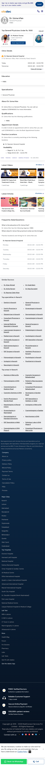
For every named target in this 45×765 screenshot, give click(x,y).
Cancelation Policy (8, 483)
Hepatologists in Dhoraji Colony (12, 406)
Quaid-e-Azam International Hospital (14, 580)
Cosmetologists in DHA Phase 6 (12, 429)
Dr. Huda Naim (30, 285)
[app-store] (11, 669)
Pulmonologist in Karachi (12, 357)
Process (4, 490)
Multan (4, 516)
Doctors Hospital (7, 554)
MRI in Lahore (6, 614)
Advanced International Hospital (12, 584)
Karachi (14, 158)
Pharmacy (5, 648)
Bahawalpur (6, 535)
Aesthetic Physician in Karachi (33, 353)
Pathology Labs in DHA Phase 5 (33, 423)
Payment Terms (7, 471)
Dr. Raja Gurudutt (31, 289)
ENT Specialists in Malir (12, 422)
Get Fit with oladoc (8, 660)
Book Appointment (18, 43)
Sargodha (5, 531)
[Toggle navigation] (42, 11)
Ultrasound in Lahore (9, 629)
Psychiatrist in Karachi (33, 361)
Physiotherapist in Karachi (31, 347)
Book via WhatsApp (15, 761)
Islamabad (5, 508)
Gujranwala (5, 523)
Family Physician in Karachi (10, 309)
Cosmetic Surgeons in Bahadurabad (32, 376)
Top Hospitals (6, 550)
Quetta (4, 538)
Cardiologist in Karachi (33, 336)
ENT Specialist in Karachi (34, 340)
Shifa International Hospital (11, 576)
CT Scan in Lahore (8, 622)
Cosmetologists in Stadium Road (10, 388)
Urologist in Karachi (10, 361)
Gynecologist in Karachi (33, 308)
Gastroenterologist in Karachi (11, 347)
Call (37, 761)
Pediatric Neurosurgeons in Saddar (34, 382)
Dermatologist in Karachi (34, 314)
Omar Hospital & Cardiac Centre (13, 569)
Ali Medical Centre (8, 573)
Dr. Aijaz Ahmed (9, 285)
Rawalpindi (5, 512)
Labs (3, 652)
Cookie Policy (22, 752)
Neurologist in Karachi (11, 365)
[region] (22, 178)
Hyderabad (5, 546)
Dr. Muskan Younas (17, 35)
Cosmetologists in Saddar (34, 410)
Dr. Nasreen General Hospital (14, 56)
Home (2, 158)
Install (39, 4)
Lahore (4, 504)
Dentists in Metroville (11, 375)
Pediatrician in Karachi (11, 336)
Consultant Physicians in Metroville (33, 429)
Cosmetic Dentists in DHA (13, 393)
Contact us (5, 475)
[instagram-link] (26, 734)
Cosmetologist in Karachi (34, 318)
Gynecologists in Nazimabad (9, 412)
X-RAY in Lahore (7, 618)
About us (5, 456)
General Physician (9, 95)
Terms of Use (6, 479)
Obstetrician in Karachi (12, 314)
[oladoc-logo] (6, 11)
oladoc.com (33, 729)
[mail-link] (32, 734)
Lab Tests (5, 656)
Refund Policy (6, 468)
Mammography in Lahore (10, 626)
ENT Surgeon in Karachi (12, 351)
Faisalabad (5, 527)
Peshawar (5, 519)
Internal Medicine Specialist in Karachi (11, 325)
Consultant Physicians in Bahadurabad (33, 388)
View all (41, 31)
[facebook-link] (22, 734)
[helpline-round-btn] (38, 11)
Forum (4, 641)
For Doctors (6, 645)
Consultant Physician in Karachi (12, 319)
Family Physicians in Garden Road (11, 400)
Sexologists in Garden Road (32, 394)
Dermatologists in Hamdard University (11, 417)
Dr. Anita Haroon (9, 289)
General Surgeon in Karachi (32, 325)
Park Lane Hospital (8, 599)
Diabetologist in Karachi (33, 330)
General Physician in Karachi (32, 304)
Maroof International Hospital (11, 588)
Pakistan (8, 158)
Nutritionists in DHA (32, 416)
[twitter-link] (19, 734)
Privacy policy (6, 460)
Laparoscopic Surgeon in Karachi (12, 331)
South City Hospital (8, 591)
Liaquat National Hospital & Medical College (16, 607)
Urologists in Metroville (33, 405)
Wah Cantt (5, 542)
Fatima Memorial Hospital (10, 565)
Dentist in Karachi (10, 302)
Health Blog (5, 637)
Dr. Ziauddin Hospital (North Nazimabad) (15, 595)
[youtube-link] (29, 734)
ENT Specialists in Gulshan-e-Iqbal (31, 400)
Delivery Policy (7, 464)
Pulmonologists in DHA (11, 381)
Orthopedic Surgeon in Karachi (11, 341)
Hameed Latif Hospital (9, 557)
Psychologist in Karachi (33, 357)
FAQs (3, 487)
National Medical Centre (10, 603)
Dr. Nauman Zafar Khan (11, 293)
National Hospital (7, 561)
